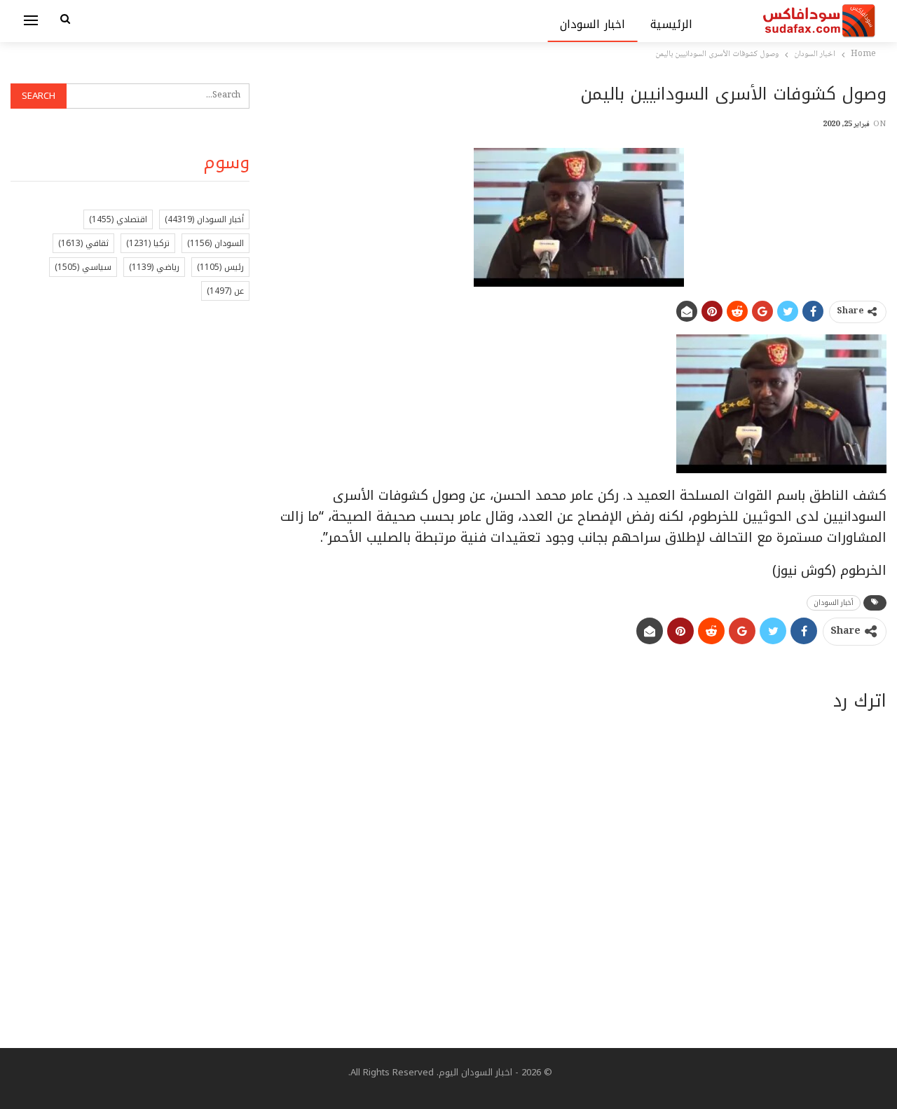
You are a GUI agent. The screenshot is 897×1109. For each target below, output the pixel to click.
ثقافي (83, 243)
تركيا (148, 243)
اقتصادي (118, 219)
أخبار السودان (834, 602)
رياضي (154, 267)
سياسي (83, 267)
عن (225, 291)
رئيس (220, 267)
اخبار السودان (592, 24)
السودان (215, 243)
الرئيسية (671, 24)
